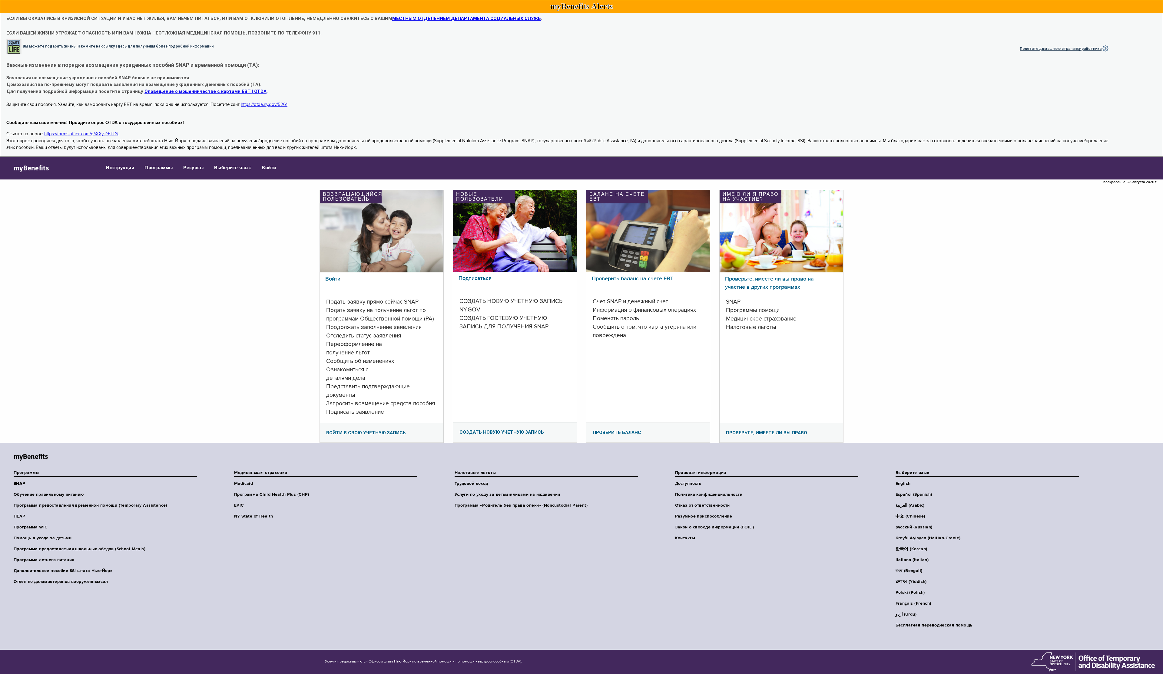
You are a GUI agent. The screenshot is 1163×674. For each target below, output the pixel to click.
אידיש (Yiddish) (911, 582)
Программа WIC (31, 527)
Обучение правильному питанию (49, 494)
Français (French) (913, 603)
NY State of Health (253, 516)
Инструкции (120, 168)
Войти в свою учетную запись (366, 433)
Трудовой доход (471, 484)
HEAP (19, 516)
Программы (158, 168)
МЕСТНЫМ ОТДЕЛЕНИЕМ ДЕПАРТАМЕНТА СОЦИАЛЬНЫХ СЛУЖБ (466, 18)
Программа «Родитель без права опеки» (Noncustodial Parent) (521, 505)
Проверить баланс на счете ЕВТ (632, 278)
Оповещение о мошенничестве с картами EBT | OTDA (205, 91)
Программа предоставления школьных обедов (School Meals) (79, 549)
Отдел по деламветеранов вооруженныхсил (61, 582)
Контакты (685, 538)
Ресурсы (193, 168)
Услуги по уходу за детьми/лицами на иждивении (507, 494)
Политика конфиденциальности (708, 494)
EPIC (239, 505)
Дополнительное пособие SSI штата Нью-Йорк (63, 571)
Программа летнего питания (44, 560)
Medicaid (243, 484)
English (903, 484)
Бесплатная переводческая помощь (934, 625)
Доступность (688, 484)
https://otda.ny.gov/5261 (264, 104)
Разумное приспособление (703, 516)
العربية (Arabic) (910, 505)
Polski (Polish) (910, 592)
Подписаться (475, 278)
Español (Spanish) (914, 494)
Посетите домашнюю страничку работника (1061, 49)
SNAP (19, 484)
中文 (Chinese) (910, 516)
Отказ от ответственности (702, 505)
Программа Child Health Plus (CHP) (271, 494)
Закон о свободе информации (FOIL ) (714, 527)
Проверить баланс (617, 432)
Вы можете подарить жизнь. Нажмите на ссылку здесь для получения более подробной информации (118, 46)
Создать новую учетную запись (501, 432)
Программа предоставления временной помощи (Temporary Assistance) (90, 505)
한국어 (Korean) (911, 549)
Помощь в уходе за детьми (42, 538)
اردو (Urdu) (906, 614)
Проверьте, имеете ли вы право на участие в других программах (769, 283)
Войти (269, 168)
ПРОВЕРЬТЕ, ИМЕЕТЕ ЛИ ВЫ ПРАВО (766, 433)
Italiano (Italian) (912, 560)
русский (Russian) (914, 527)
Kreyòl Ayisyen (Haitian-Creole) (928, 538)
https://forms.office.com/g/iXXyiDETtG (81, 134)
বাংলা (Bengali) (909, 571)
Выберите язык (232, 168)
